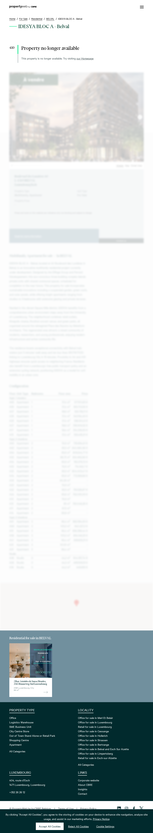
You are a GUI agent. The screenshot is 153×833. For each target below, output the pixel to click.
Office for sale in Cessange (93, 731)
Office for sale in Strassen (93, 740)
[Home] (23, 7)
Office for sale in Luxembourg (95, 722)
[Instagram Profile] (126, 808)
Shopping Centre (19, 740)
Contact (82, 793)
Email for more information (28, 236)
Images (120, 165)
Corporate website (88, 780)
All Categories (17, 751)
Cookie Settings (105, 826)
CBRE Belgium (43, 808)
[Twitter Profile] (141, 808)
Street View (136, 165)
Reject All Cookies (78, 826)
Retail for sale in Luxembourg (95, 727)
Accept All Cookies (50, 826)
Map (127, 165)
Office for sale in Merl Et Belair (95, 718)
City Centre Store (19, 731)
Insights (82, 789)
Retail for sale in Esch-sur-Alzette (97, 758)
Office (12, 718)
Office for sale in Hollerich (93, 735)
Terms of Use (66, 808)
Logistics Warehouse (21, 722)
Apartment (15, 744)
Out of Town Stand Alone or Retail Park (32, 735)
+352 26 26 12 (17, 792)
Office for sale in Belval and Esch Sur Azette (103, 749)
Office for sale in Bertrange (93, 744)
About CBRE (85, 785)
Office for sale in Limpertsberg (95, 753)
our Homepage (84, 58)
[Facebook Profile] (134, 808)
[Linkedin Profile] (119, 808)
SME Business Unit (20, 727)
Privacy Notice (101, 819)
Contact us (121, 240)
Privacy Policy (88, 808)
